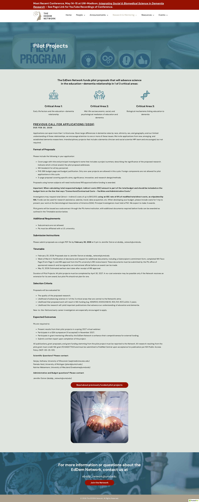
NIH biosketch (44, 168)
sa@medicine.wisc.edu (79, 361)
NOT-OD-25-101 (47, 350)
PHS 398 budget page (47, 171)
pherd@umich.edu (74, 364)
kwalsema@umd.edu (81, 367)
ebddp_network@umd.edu (129, 242)
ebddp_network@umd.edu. (99, 476)
